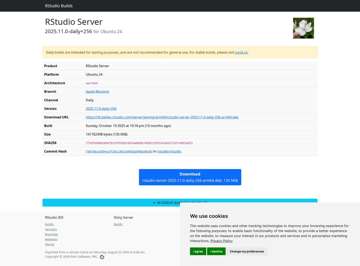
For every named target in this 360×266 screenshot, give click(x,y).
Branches (51, 234)
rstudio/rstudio (169, 151)
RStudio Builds (59, 6)
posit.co (241, 52)
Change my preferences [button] (247, 251)
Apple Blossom (97, 91)
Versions (51, 229)
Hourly (49, 244)
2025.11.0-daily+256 (101, 108)
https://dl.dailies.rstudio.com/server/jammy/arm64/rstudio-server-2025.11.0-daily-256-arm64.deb (162, 117)
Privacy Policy (221, 241)
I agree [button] (198, 251)
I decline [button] (216, 251)
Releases (51, 239)
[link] (221, 241)
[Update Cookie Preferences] (102, 256)
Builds (49, 224)
